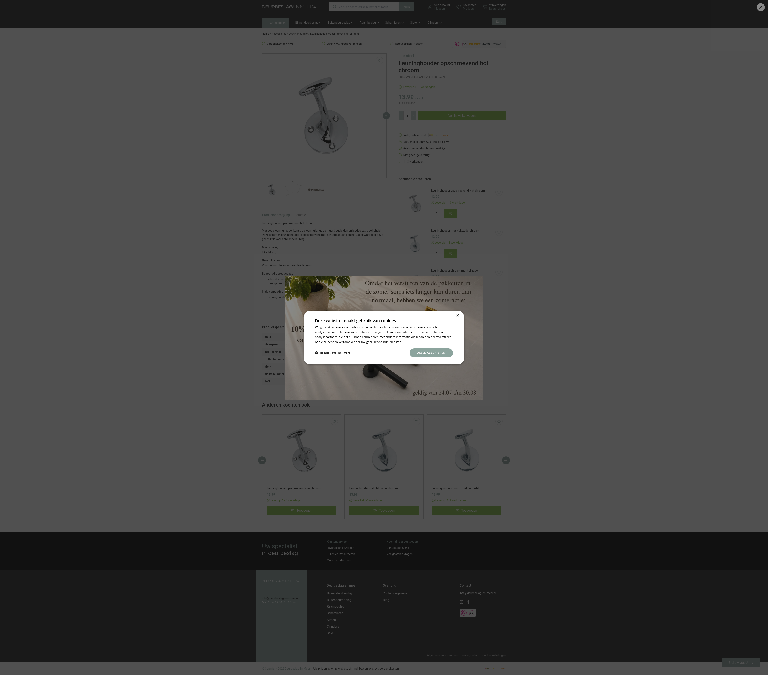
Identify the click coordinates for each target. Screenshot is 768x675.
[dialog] (384, 337)
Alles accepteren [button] (431, 353)
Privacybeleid (412, 342)
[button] (332, 353)
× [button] (457, 315)
